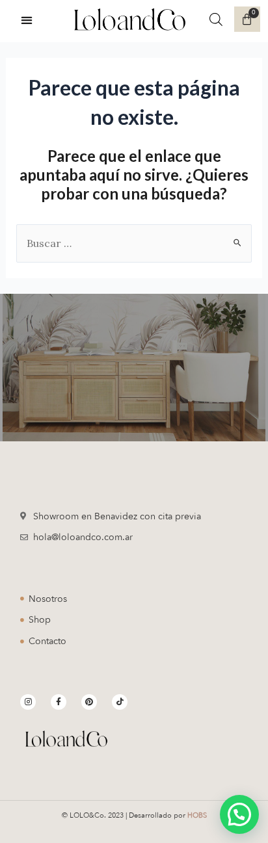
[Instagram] (28, 702)
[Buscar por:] (134, 243)
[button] (27, 20)
